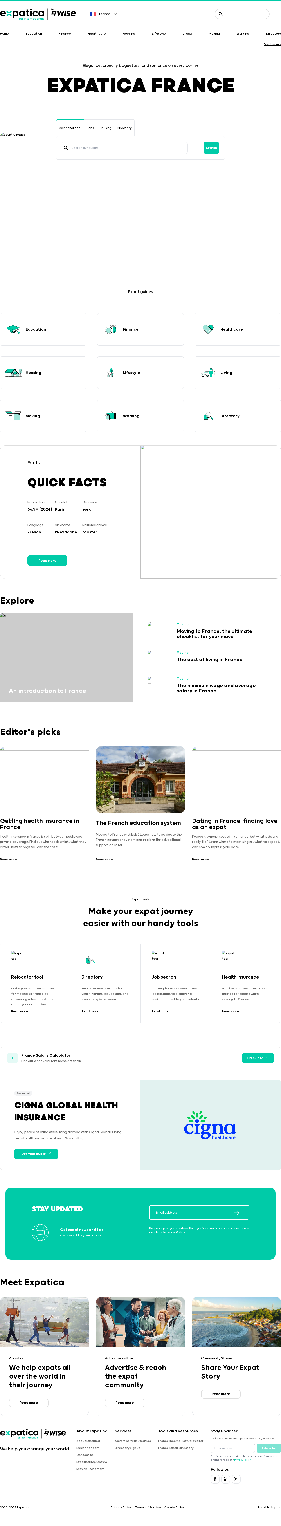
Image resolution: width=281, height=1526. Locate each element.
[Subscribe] (241, 1213)
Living (187, 33)
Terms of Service (148, 1507)
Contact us (85, 1455)
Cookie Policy (174, 1507)
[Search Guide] (66, 148)
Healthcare (97, 33)
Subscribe (269, 1448)
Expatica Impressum (91, 1462)
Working (243, 33)
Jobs (90, 128)
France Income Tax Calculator (181, 1441)
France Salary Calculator (45, 1055)
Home (4, 33)
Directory (273, 33)
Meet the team (87, 1448)
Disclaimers (272, 44)
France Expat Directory (176, 1448)
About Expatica (88, 1441)
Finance (65, 33)
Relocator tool (70, 128)
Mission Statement (90, 1469)
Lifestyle (159, 33)
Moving (214, 33)
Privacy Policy (174, 1232)
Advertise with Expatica (133, 1441)
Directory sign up (127, 1448)
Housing (129, 33)
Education (34, 33)
